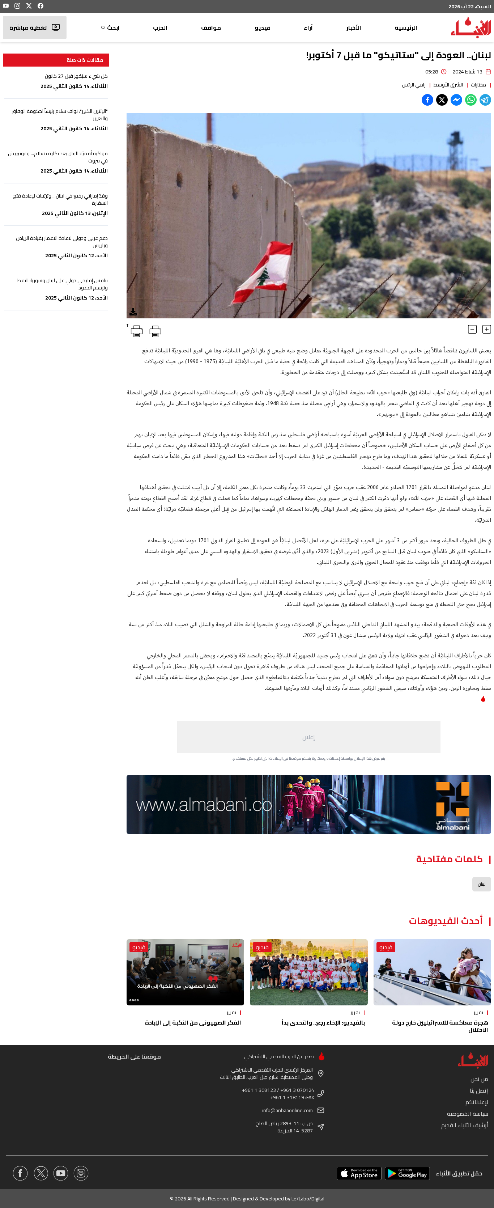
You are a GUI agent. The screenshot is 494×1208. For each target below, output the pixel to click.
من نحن (479, 1078)
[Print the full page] (154, 330)
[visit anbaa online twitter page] (40, 1173)
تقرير (478, 1012)
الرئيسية (406, 27)
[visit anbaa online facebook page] (20, 1173)
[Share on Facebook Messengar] (456, 100)
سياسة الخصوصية (467, 1113)
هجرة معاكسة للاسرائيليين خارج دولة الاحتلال (440, 1026)
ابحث (113, 27)
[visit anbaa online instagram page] (81, 1173)
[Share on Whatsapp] (471, 100)
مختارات (478, 84)
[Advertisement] (308, 737)
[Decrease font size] (472, 329)
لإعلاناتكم (476, 1102)
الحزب (160, 27)
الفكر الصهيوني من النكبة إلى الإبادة (193, 1022)
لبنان (482, 884)
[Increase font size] (486, 329)
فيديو (263, 27)
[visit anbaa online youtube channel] (60, 1173)
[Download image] (133, 311)
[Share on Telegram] (485, 100)
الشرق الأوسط (448, 84)
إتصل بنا (479, 1090)
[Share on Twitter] (442, 100)
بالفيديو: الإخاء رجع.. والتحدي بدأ (323, 1022)
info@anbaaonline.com (287, 1110)
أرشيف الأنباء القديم (464, 1125)
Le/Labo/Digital (307, 1198)
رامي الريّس (414, 84)
